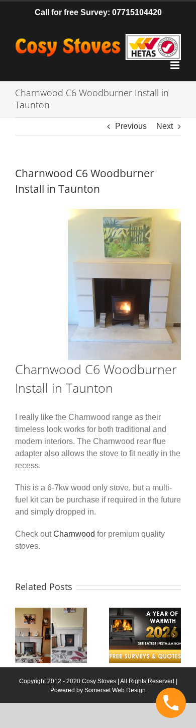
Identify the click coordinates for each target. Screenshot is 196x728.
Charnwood (74, 534)
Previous (131, 126)
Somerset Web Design (115, 690)
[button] (22, 635)
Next (164, 126)
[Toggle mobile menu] (175, 65)
